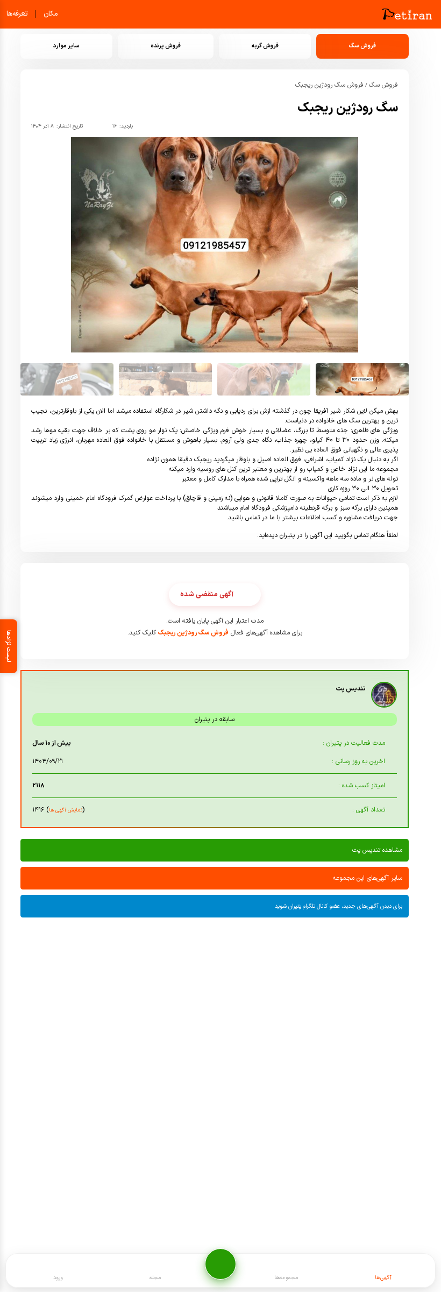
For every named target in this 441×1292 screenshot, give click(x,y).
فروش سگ (383, 85)
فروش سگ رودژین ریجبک (329, 85)
